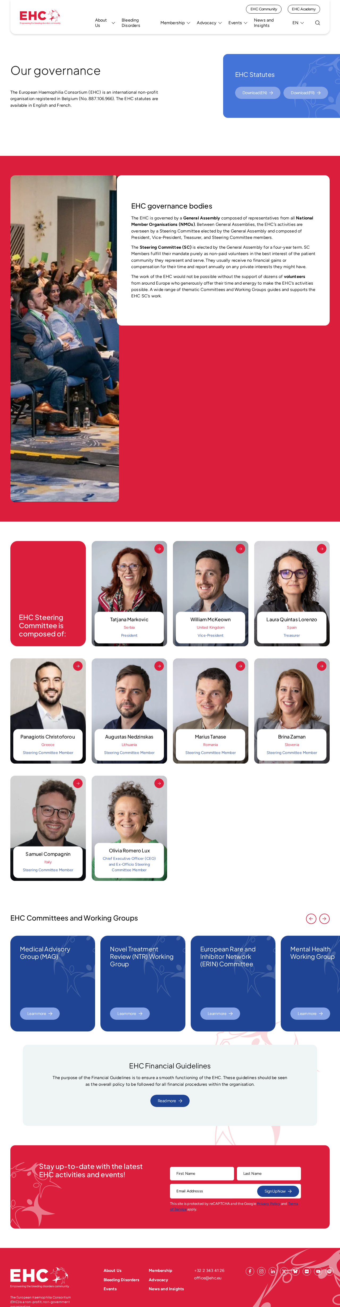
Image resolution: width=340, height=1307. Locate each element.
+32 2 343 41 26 (209, 1270)
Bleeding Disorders (131, 23)
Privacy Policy (268, 1204)
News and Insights (264, 23)
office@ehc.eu (208, 1277)
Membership (172, 22)
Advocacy (206, 22)
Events (235, 22)
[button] (311, 919)
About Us (101, 23)
